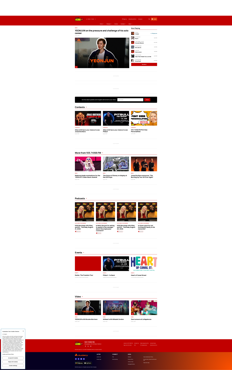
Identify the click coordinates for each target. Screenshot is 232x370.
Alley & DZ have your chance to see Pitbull (115, 131)
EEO (135, 345)
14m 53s (141, 231)
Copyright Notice (131, 364)
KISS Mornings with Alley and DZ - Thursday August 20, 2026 (126, 227)
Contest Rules (153, 343)
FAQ (113, 356)
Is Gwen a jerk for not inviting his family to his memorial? (146, 227)
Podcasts (80, 198)
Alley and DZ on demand (80, 223)
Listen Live (99, 356)
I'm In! (147, 99)
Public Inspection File (144, 343)
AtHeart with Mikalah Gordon (113, 319)
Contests (80, 107)
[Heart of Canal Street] (144, 263)
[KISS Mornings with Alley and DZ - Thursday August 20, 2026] (126, 211)
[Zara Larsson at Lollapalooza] (144, 307)
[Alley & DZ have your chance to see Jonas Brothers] (88, 118)
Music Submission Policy (148, 356)
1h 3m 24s (121, 231)
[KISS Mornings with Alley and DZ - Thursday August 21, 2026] (84, 211)
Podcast (109, 23)
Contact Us (136, 343)
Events (116, 23)
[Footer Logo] (84, 355)
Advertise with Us (132, 19)
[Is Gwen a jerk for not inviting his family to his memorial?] (147, 211)
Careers (129, 356)
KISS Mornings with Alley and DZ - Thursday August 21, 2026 (84, 227)
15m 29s (99, 233)
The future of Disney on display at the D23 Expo (115, 176)
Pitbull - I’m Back (109, 275)
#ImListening (115, 359)
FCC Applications (143, 345)
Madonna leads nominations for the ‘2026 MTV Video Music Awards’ (87, 176)
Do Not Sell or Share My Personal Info (149, 360)
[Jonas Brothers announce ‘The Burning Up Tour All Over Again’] (144, 164)
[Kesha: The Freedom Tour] (88, 263)
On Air (101, 23)
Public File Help (146, 362)
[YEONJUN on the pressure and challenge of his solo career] (102, 53)
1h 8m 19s (78, 231)
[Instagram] (91, 346)
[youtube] (81, 359)
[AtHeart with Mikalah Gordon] (116, 307)
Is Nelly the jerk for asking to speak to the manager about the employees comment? (105, 228)
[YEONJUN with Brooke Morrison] (88, 307)
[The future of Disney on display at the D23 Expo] (116, 164)
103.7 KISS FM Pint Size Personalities (139, 130)
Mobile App (99, 359)
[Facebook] (85, 346)
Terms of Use (130, 361)
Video (78, 296)
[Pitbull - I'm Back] (116, 263)
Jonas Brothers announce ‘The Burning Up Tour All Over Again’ (142, 176)
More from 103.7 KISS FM (88, 153)
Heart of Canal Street (138, 275)
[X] (88, 346)
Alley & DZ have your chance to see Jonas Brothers (87, 131)
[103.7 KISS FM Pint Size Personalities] (144, 118)
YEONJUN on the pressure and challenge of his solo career (101, 32)
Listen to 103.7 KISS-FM (128, 343)
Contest (123, 23)
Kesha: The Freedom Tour (84, 275)
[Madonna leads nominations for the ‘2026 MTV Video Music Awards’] (88, 164)
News (76, 27)
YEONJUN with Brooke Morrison (86, 319)
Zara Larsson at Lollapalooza (141, 319)
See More (144, 64)
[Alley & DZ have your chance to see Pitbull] (116, 118)
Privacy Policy (130, 359)
